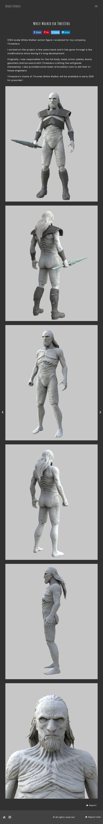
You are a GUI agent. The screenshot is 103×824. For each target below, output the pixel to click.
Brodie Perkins (13, 6)
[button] (91, 805)
